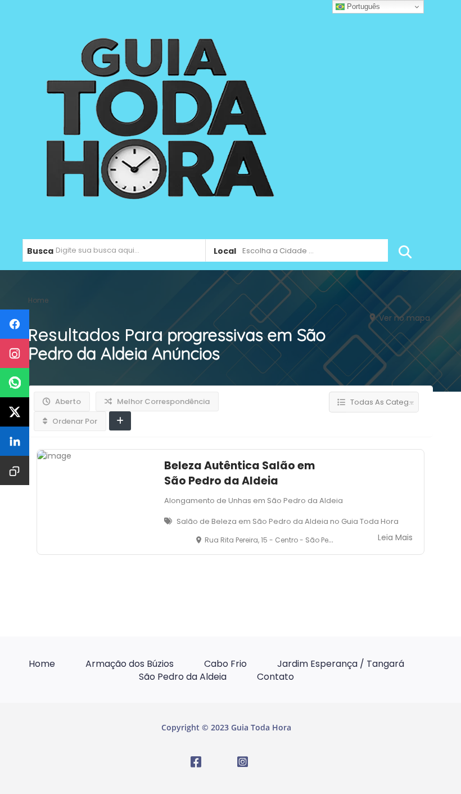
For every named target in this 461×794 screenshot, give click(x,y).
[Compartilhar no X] (14, 412)
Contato (275, 676)
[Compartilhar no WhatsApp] (14, 382)
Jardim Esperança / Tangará (340, 663)
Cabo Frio (225, 663)
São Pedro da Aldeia (183, 676)
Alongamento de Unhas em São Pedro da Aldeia (253, 500)
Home (42, 663)
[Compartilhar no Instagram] (14, 353)
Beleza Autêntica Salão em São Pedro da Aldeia (239, 473)
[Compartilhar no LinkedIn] (14, 441)
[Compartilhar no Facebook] (14, 324)
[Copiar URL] (14, 470)
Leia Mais (395, 537)
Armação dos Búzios (129, 663)
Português (362, 6)
